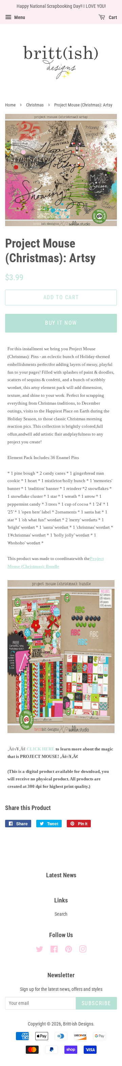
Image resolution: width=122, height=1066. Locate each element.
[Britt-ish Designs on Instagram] (82, 950)
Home (10, 104)
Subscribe (96, 1003)
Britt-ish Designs (78, 1024)
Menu (19, 17)
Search (61, 914)
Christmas (35, 104)
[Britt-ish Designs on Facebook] (54, 950)
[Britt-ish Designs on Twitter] (39, 950)
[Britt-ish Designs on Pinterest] (68, 950)
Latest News (61, 875)
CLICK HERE (41, 748)
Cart (112, 17)
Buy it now (61, 323)
